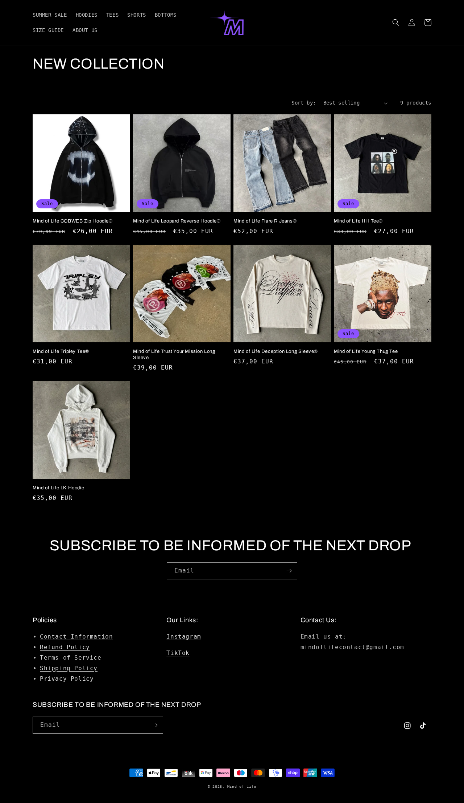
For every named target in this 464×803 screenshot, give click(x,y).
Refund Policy (65, 647)
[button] (396, 22)
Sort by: (303, 103)
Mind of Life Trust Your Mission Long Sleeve (174, 354)
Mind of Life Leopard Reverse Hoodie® (177, 221)
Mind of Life (241, 786)
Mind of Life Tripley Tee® (61, 351)
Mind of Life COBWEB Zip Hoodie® (73, 221)
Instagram (183, 636)
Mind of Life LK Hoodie (58, 487)
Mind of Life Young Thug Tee (366, 351)
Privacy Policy (67, 678)
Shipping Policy (69, 668)
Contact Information (76, 636)
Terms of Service (71, 657)
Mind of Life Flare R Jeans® (265, 221)
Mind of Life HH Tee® (358, 221)
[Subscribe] (289, 570)
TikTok (178, 652)
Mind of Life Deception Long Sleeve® (275, 351)
